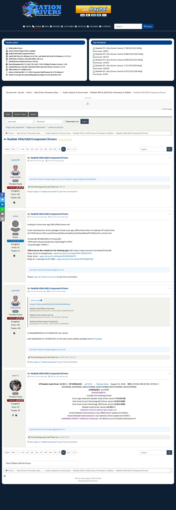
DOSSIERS (94, 26)
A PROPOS (106, 26)
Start (7, 149)
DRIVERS (56, 26)
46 (37, 149)
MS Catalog (97, 338)
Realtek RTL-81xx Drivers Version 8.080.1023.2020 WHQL (120, 54)
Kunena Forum (92, 481)
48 (46, 149)
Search (149, 26)
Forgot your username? (36, 127)
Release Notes (102, 384)
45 (32, 149)
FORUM (38, 26)
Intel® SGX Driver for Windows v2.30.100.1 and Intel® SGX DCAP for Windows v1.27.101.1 (40, 56)
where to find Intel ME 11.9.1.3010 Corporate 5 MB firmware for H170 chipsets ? (36, 72)
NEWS (28, 26)
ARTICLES (82, 26)
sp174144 (88, 384)
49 (50, 149)
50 (55, 149)
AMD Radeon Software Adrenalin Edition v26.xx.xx (26, 59)
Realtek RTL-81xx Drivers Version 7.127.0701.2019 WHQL (119, 65)
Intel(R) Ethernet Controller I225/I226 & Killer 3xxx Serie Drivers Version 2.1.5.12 (37, 67)
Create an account (55, 127)
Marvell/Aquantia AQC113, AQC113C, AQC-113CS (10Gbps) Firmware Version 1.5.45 (38, 64)
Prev (13, 149)
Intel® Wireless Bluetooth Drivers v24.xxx (23, 61)
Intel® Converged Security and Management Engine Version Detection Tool (35, 75)
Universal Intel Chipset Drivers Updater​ (22, 51)
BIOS (47, 26)
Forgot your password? (15, 127)
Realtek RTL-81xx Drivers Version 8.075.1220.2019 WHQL (119, 71)
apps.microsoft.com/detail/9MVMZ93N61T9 (58, 256)
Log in (84, 121)
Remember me (72, 121)
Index (8, 114)
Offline (15, 181)
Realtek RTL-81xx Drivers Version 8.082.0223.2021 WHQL (119, 59)
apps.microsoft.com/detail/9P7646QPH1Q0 (75, 259)
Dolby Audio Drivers (16, 48)
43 (23, 149)
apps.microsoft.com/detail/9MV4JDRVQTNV (72, 253)
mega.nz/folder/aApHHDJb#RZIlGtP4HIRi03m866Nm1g (50, 304)
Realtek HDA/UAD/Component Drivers (22, 53)
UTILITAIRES (69, 26)
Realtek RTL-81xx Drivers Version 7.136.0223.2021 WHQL (119, 48)
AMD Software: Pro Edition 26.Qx (20, 69)
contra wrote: (35, 300)
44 (27, 149)
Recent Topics (20, 114)
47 (41, 149)
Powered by (82, 481)
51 (59, 149)
